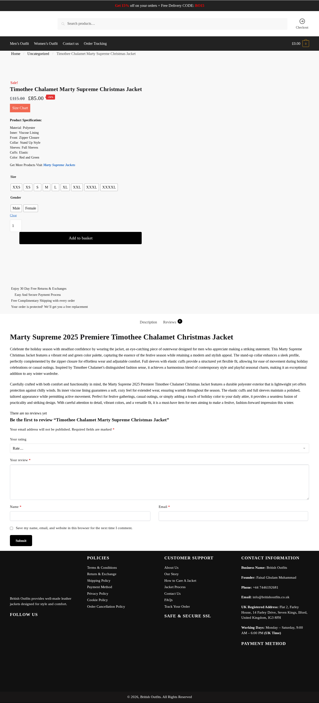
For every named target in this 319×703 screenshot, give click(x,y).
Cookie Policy (97, 600)
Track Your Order (177, 606)
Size (13, 177)
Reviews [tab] (172, 322)
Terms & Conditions (102, 567)
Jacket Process (175, 587)
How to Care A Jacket (180, 580)
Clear (13, 215)
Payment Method (99, 587)
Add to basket (81, 238)
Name (15, 507)
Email (164, 507)
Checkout (302, 27)
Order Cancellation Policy (106, 606)
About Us (171, 567)
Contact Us (172, 593)
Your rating (18, 439)
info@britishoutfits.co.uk (271, 597)
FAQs (168, 600)
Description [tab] (148, 322)
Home (15, 54)
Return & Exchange (101, 574)
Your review (20, 460)
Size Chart (20, 108)
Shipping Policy (99, 580)
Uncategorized (38, 54)
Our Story (171, 574)
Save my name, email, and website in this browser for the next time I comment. (74, 528)
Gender (15, 197)
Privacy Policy (97, 593)
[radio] (16, 187)
